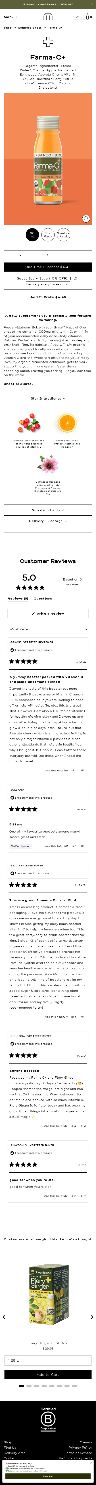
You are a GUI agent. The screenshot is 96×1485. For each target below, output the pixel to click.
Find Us (10, 1447)
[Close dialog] (91, 1463)
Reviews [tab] (18, 599)
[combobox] (79, 17)
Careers (86, 1442)
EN (77, 16)
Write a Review (57, 614)
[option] (48, 4)
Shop (8, 27)
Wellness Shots (30, 27)
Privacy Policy (80, 1447)
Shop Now (47, 1476)
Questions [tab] (43, 599)
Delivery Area (15, 1453)
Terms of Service (78, 1453)
